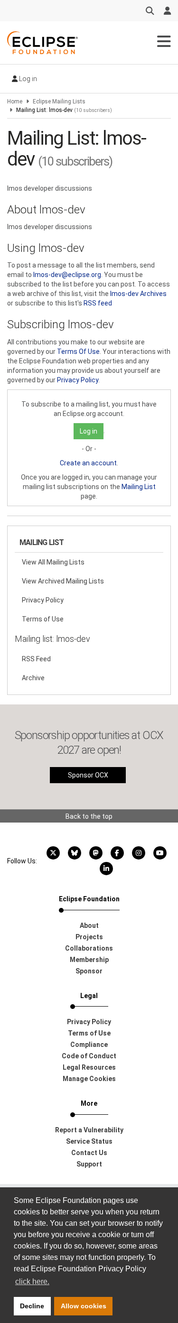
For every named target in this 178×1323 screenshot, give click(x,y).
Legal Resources (89, 1067)
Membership (89, 959)
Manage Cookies (89, 1078)
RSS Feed (36, 659)
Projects (89, 937)
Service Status (89, 1141)
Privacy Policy (77, 380)
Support (89, 1164)
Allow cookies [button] (83, 1306)
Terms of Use (43, 619)
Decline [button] (32, 1306)
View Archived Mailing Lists (63, 581)
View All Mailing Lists (53, 562)
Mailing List (139, 486)
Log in (27, 79)
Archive (33, 678)
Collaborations (89, 948)
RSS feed (98, 303)
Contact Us (89, 1152)
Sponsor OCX (88, 775)
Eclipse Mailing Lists (59, 101)
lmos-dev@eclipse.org (67, 274)
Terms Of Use (78, 351)
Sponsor (89, 971)
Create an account (88, 463)
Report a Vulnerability (89, 1130)
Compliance (89, 1044)
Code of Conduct (89, 1056)
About (89, 925)
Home (14, 101)
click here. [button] (32, 1281)
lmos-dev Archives (138, 293)
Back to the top (89, 816)
